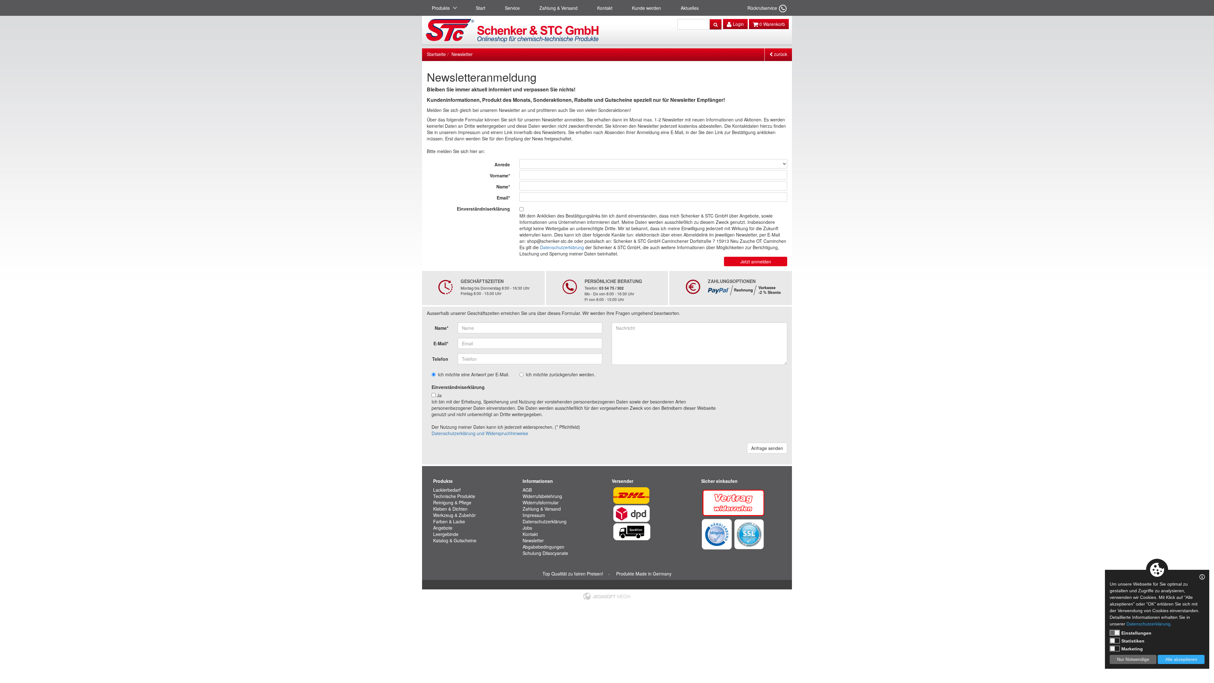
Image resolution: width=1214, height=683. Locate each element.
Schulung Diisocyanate (545, 553)
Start (480, 8)
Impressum (534, 515)
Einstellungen (1136, 633)
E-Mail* (440, 343)
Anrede (502, 164)
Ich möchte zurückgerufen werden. (560, 374)
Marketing (1132, 648)
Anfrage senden (767, 448)
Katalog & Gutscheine (454, 540)
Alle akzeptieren (1181, 659)
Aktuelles (690, 8)
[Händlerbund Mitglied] (717, 534)
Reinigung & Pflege (452, 502)
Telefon (440, 359)
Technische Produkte (454, 496)
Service (512, 8)
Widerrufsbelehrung (542, 496)
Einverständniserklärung (483, 209)
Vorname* (500, 175)
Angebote (442, 528)
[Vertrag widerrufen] (734, 502)
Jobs (527, 528)
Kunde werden (646, 8)
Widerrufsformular (541, 502)
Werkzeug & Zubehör (454, 515)
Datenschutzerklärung (562, 247)
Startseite (436, 54)
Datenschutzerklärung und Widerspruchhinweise (480, 433)
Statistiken (1132, 640)
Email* (503, 197)
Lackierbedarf (447, 490)
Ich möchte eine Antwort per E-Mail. (473, 374)
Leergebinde (445, 534)
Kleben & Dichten (450, 509)
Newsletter (462, 54)
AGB (527, 490)
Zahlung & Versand (558, 8)
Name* (503, 186)
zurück (780, 54)
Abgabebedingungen (543, 547)
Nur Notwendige (1133, 659)
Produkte (441, 8)
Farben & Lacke (449, 521)
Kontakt (604, 8)
